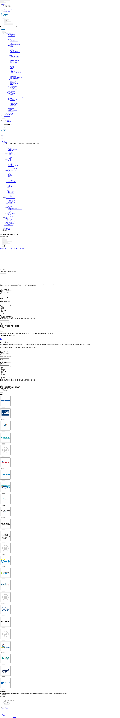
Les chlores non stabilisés (13, 62)
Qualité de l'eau (10, 98)
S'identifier (7, 5)
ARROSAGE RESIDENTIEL (12, 86)
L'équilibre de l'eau (12, 65)
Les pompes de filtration (13, 42)
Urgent (3, 327)
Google (2, 309)
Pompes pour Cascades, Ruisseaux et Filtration (17, 97)
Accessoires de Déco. (13, 105)
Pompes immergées (11, 108)
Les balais (11, 48)
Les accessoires (12, 95)
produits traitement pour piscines (7, 241)
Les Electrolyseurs (12, 38)
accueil (4, 238)
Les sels (11, 64)
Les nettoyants (12, 59)
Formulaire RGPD (7, 117)
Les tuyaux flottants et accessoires (15, 52)
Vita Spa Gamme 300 (11, 191)
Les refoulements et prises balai (14, 57)
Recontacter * (2, 315)
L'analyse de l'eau (12, 71)
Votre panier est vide (7, 11)
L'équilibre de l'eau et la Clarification (15, 72)
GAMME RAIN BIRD (13, 89)
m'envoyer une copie (5, 328)
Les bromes (11, 63)
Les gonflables (12, 46)
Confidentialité (4, 707)
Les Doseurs (10, 148)
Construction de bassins (11, 93)
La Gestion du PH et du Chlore (14, 37)
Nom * (1, 293)
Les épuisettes (12, 50)
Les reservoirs (10, 112)
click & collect (4, 239)
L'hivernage (11, 68)
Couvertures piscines (13, 54)
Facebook (3, 715)
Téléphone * (2, 302)
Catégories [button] (3, 18)
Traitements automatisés (11, 36)
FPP (2, 306)
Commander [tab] (2, 248)
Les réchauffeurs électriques (14, 41)
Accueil (4, 31)
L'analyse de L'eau (10, 180)
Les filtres (11, 43)
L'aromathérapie (10, 186)
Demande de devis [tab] (12, 248)
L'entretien (9, 185)
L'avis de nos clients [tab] (21, 248)
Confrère (2, 307)
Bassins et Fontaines (9, 92)
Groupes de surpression (11, 107)
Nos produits (4, 32)
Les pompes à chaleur (13, 40)
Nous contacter (5, 230)
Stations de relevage (11, 111)
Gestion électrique (12, 100)
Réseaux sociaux (3, 310)
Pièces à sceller (10, 55)
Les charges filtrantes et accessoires (15, 44)
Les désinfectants (12, 73)
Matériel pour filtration (9, 153)
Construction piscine (7, 116)
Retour (1, 339)
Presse (2, 311)
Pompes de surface (9, 218)
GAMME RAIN (10, 201)
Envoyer (2, 331)
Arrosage (7, 85)
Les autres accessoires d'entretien (14, 53)
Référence (2, 288)
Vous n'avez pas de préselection (8, 9)
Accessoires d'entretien (13, 104)
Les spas (9, 79)
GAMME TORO (12, 87)
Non (2, 324)
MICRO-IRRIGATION (11, 91)
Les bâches (11, 94)
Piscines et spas (6, 19)
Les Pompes (8, 207)
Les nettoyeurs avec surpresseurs (14, 78)
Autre (2, 312)
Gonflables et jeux (10, 45)
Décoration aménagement (11, 34)
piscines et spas (5, 240)
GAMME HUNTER (13, 88)
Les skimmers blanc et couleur (14, 56)
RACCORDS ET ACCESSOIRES (13, 202)
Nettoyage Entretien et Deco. (12, 101)
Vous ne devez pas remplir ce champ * (6, 330)
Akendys (14, 717)
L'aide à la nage (12, 47)
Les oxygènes (10, 175)
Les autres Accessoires (13, 69)
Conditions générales (5, 708)
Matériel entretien (8, 159)
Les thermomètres (10, 164)
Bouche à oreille (3, 308)
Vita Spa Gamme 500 (13, 80)
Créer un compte (8, 6)
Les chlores (11, 61)
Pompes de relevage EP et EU (12, 110)
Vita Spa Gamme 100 (13, 82)
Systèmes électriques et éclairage (12, 99)
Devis (3, 115)
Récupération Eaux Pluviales (10, 114)
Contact (4, 118)
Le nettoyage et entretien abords (14, 60)
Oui (1, 323)
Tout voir (4, 407)
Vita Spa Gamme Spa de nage (14, 83)
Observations (2, 381)
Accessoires (11, 84)
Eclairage (9, 212)
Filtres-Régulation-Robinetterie (10, 113)
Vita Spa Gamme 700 (13, 81)
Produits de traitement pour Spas (12, 70)
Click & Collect (4, 142)
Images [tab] (16, 248)
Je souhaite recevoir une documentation (7, 317)
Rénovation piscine (7, 228)
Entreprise (1, 291)
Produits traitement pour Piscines (11, 170)
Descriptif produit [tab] (6, 248)
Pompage (5, 217)
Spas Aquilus (10, 196)
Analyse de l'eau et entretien (14, 103)
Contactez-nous (6, 704)
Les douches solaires (13, 35)
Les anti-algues (12, 66)
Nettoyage (11, 102)
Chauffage (9, 39)
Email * (1, 298)
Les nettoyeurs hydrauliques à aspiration (16, 77)
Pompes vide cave (10, 109)
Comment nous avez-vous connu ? (5, 305)
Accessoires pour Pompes (10, 223)
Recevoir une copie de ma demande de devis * (7, 322)
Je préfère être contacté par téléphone (6, 316)
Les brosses (11, 49)
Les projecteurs (10, 169)
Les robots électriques (13, 76)
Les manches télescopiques (14, 51)
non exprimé (3, 313)
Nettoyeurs (9, 75)
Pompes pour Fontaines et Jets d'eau (15, 96)
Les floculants (12, 67)
